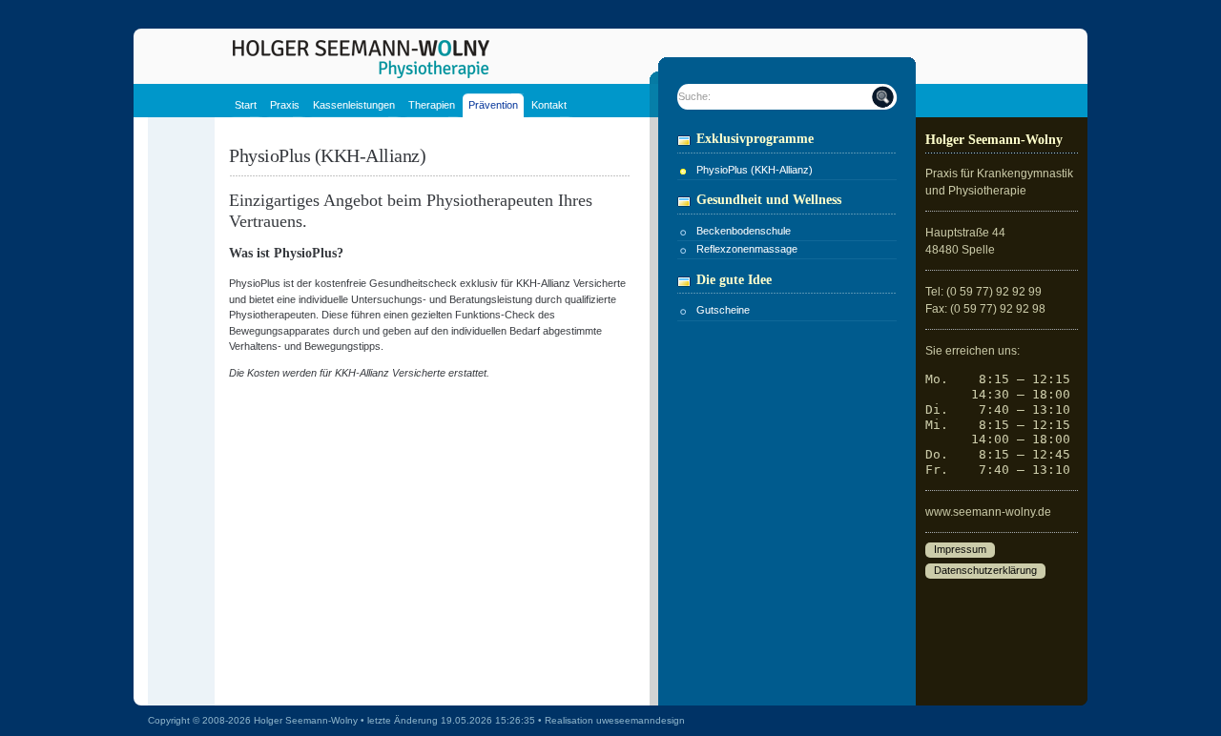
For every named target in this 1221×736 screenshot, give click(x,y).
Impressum (960, 550)
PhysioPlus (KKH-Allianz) (754, 169)
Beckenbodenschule (743, 230)
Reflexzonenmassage (746, 249)
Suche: (694, 96)
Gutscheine (723, 310)
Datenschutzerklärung (985, 571)
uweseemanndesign (640, 720)
